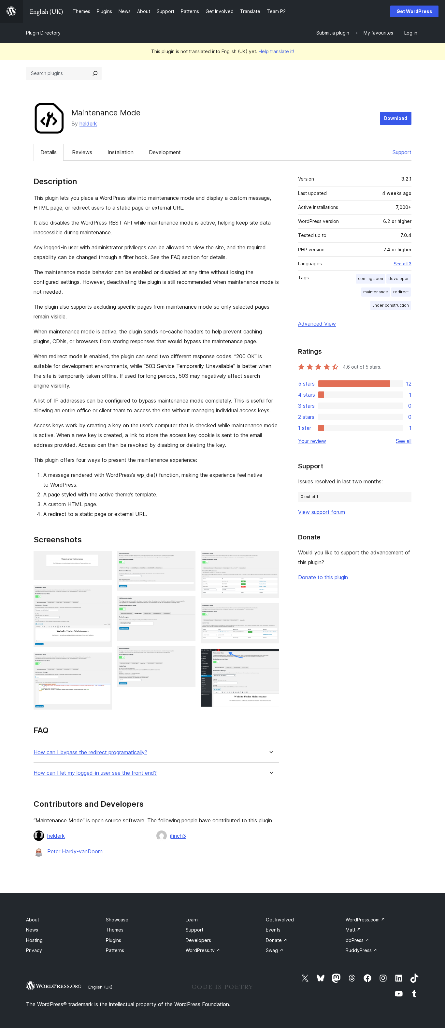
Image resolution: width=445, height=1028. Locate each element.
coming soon (370, 278)
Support (402, 152)
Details (48, 152)
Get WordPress (414, 11)
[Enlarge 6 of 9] (186, 655)
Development (165, 152)
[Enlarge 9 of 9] (270, 657)
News (32, 930)
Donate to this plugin (323, 577)
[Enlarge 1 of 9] (103, 560)
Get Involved (280, 919)
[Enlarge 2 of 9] (103, 594)
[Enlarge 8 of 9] (270, 612)
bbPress (357, 940)
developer (398, 278)
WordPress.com (365, 919)
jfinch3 (178, 835)
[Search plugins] (95, 73)
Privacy (34, 950)
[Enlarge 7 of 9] (270, 560)
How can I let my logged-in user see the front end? (95, 773)
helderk (88, 123)
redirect (401, 291)
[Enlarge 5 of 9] (186, 604)
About (32, 919)
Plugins (113, 940)
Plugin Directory (43, 33)
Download (395, 118)
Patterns (115, 950)
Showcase (117, 919)
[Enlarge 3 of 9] (103, 661)
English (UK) (100, 987)
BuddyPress (361, 950)
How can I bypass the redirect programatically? (90, 752)
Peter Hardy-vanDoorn (75, 851)
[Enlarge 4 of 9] (186, 560)
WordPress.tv (203, 950)
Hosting (34, 940)
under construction (390, 305)
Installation (121, 152)
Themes (114, 930)
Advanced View (317, 323)
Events (273, 930)
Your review (312, 441)
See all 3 (402, 263)
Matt (353, 930)
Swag (274, 950)
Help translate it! (276, 51)
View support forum (321, 512)
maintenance (375, 291)
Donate (276, 940)
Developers (198, 940)
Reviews (82, 152)
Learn (192, 919)
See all (403, 441)
